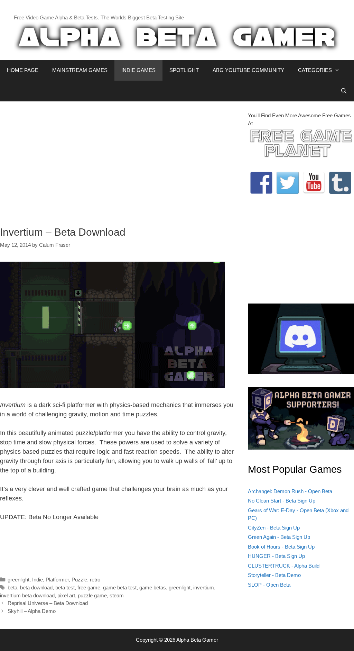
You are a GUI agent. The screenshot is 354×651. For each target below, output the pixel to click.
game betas (152, 587)
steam (117, 595)
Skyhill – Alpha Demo (32, 611)
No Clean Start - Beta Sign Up (281, 501)
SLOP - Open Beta (269, 585)
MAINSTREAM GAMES (80, 70)
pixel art (66, 595)
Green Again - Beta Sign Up (279, 537)
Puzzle (79, 579)
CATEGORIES (315, 70)
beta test (65, 587)
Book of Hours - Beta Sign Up (281, 547)
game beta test (120, 587)
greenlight (18, 579)
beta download (36, 587)
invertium (203, 587)
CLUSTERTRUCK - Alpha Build (283, 566)
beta (12, 587)
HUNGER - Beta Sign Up (276, 556)
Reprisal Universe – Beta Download (48, 603)
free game (88, 587)
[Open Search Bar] (344, 91)
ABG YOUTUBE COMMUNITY (248, 70)
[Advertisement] (118, 160)
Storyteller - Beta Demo (274, 575)
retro (95, 579)
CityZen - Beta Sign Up (274, 528)
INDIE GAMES (138, 70)
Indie (37, 579)
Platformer (57, 579)
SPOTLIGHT (184, 70)
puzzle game (92, 595)
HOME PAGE (22, 70)
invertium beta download (27, 595)
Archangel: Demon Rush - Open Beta (290, 491)
